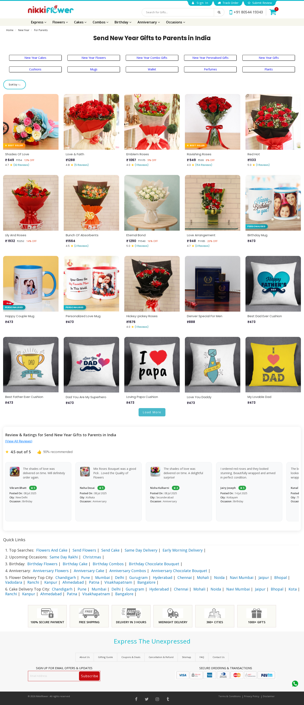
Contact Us (218, 657)
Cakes (79, 22)
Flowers (59, 22)
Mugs (93, 69)
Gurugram (138, 577)
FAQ (202, 657)
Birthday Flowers (42, 563)
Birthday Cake (75, 563)
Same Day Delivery (141, 550)
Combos (99, 22)
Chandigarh (65, 577)
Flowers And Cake (51, 550)
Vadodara (13, 582)
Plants (269, 69)
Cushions (35, 69)
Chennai (184, 577)
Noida (219, 577)
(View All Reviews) (18, 441)
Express (37, 22)
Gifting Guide (105, 657)
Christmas (92, 556)
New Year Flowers (93, 58)
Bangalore (146, 582)
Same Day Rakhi (64, 556)
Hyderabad (162, 577)
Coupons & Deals (130, 657)
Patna (94, 582)
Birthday (122, 22)
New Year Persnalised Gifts (210, 58)
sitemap (186, 657)
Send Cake (110, 550)
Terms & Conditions (229, 696)
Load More (152, 412)
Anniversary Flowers (51, 570)
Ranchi (33, 582)
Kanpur (50, 582)
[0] (272, 12)
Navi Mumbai (241, 577)
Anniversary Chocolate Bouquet (179, 570)
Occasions (174, 22)
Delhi (119, 577)
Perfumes (210, 69)
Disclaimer (269, 696)
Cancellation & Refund (161, 657)
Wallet (152, 69)
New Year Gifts (269, 58)
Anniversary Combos (127, 570)
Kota (292, 589)
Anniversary (148, 22)
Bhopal (280, 577)
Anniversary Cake (89, 570)
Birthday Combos (108, 563)
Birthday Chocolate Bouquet (154, 563)
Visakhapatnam (118, 582)
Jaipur (264, 577)
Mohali (203, 577)
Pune (85, 577)
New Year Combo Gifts (151, 58)
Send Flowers (84, 550)
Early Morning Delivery (183, 550)
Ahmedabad (73, 582)
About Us (85, 657)
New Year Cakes (35, 58)
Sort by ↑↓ (14, 84)
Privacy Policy (251, 696)
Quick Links (14, 539)
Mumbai (102, 577)
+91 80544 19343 (248, 12)
